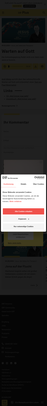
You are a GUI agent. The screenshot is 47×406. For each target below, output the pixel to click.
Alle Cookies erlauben (23, 211)
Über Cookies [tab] (38, 184)
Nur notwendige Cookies (23, 226)
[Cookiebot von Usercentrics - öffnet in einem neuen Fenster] (34, 177)
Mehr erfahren (15, 201)
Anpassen (22, 219)
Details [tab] (23, 184)
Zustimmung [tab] (8, 184)
